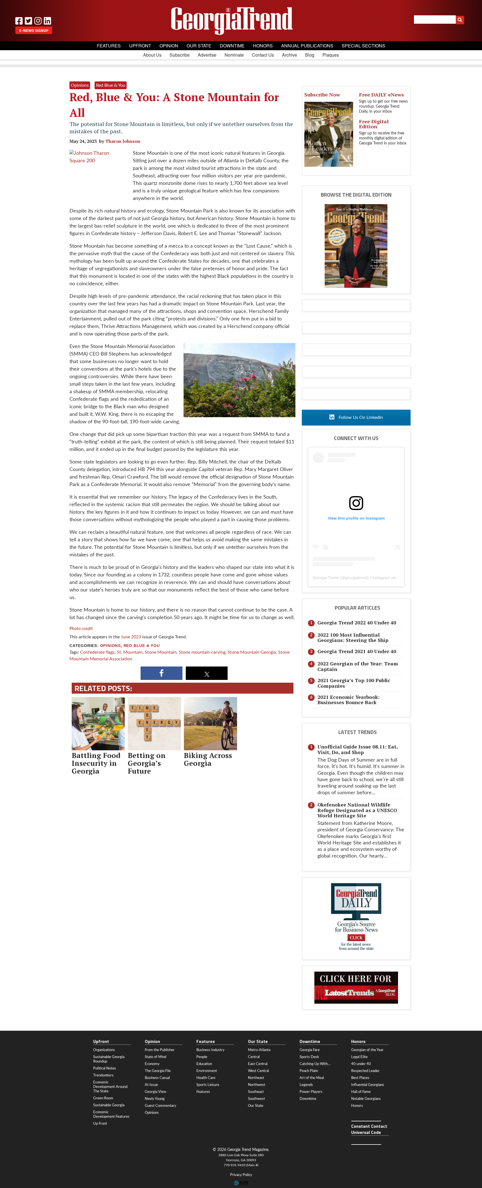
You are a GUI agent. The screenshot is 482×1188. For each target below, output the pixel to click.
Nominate (234, 55)
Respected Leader (365, 1071)
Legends (306, 1085)
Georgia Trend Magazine (241, 21)
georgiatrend (356, 577)
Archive (289, 55)
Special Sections (363, 45)
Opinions (110, 646)
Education (204, 1064)
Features (109, 45)
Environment (206, 1071)
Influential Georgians (367, 1085)
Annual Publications (307, 45)
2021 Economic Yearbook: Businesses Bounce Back (348, 700)
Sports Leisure (207, 1085)
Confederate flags (97, 652)
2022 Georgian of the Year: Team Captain (357, 666)
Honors (263, 45)
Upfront (140, 45)
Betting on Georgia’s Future (147, 763)
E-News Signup (33, 30)
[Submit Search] (460, 20)
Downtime (232, 45)
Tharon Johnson (122, 141)
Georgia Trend (325, 577)
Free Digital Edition (374, 124)
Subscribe (180, 55)
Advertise (207, 55)
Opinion (169, 45)
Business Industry (210, 1050)
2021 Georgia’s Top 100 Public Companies (353, 683)
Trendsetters (103, 1075)
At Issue (151, 1085)
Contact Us (263, 55)
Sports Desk (309, 1057)
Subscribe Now (322, 94)
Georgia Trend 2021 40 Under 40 (356, 651)
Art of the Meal (312, 1078)
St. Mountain (130, 652)
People (201, 1057)
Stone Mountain (161, 652)
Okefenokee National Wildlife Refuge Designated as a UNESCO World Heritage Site (357, 810)
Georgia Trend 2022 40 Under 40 (356, 622)
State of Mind (155, 1057)
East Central (257, 1064)
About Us (152, 55)
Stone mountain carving (202, 652)
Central (254, 1057)
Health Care (205, 1078)
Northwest (256, 1085)
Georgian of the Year (367, 1050)
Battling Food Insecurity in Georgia (96, 763)
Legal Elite (359, 1057)
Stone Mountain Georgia (252, 652)
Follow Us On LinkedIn (360, 417)
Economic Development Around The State (110, 1086)
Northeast (256, 1078)
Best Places (360, 1078)
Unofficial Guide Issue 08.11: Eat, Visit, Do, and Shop (357, 749)
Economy (152, 1064)
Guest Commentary (160, 1106)
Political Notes (104, 1068)
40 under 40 (361, 1064)
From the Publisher (160, 1050)
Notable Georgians (366, 1099)
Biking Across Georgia (208, 759)
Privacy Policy (241, 1175)
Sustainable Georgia (108, 1105)
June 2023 (131, 637)
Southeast (256, 1092)
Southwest (256, 1099)
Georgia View (155, 1092)
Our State (199, 45)
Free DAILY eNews (381, 94)
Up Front (100, 1124)
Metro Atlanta (259, 1050)
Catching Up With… (315, 1064)
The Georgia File (158, 1071)
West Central (258, 1071)
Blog (309, 55)
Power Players (311, 1092)
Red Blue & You (142, 646)
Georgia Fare (310, 1050)
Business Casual (157, 1078)
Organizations (104, 1050)
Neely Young (155, 1099)
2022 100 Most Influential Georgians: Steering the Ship (352, 637)
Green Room (103, 1098)
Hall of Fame (361, 1092)
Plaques (330, 55)
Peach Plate (309, 1071)
